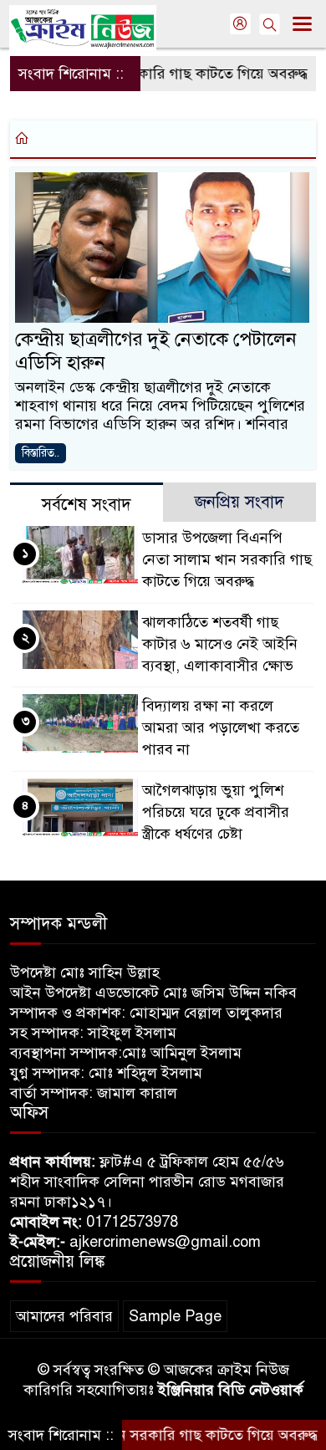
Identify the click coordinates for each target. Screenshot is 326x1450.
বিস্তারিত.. (40, 453)
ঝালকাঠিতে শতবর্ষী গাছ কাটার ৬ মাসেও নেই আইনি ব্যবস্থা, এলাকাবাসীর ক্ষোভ (220, 644)
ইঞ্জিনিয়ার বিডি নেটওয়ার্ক (230, 1390)
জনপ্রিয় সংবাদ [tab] (239, 502)
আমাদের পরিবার (64, 1316)
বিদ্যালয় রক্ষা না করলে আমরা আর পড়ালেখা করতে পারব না (220, 727)
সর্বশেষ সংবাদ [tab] (86, 504)
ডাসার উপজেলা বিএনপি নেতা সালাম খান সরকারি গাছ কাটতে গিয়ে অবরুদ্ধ (227, 559)
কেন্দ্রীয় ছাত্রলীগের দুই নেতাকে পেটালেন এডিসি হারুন (156, 351)
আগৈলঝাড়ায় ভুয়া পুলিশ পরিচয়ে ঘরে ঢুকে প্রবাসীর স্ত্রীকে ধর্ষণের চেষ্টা (215, 812)
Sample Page (175, 1316)
